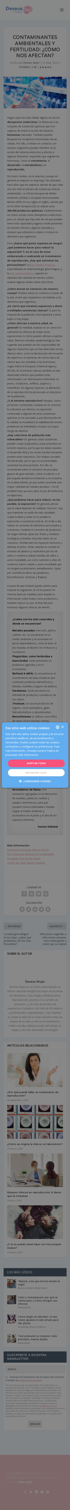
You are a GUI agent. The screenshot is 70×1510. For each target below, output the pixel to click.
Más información (28, 755)
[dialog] (35, 755)
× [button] (62, 727)
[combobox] (57, 727)
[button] (35, 781)
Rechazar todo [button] (36, 772)
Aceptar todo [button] (36, 763)
